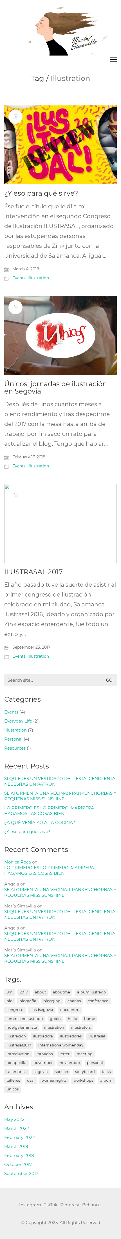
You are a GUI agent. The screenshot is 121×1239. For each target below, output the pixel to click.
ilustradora (43, 1036)
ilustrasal (97, 1036)
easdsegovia (41, 1010)
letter (65, 1054)
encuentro (69, 1010)
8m (9, 992)
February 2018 (19, 1156)
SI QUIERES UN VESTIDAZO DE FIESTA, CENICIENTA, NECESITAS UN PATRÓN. (60, 782)
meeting (85, 1054)
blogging (51, 1001)
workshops (83, 1081)
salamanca (16, 1072)
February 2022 (19, 1138)
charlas (74, 1001)
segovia (41, 1072)
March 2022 (16, 1129)
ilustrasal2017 (18, 1045)
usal (31, 1081)
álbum (106, 1081)
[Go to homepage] (60, 30)
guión (55, 1019)
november (43, 1063)
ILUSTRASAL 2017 (33, 572)
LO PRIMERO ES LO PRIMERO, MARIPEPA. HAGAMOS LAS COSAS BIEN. (49, 811)
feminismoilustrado (24, 1019)
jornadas (45, 1054)
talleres (13, 1081)
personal (95, 1063)
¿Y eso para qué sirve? (41, 193)
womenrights (54, 1081)
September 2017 (21, 1174)
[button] (113, 59)
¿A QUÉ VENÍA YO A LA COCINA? (39, 823)
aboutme (61, 992)
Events (19, 278)
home (89, 1019)
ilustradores (71, 1036)
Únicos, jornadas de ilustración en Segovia (55, 388)
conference (98, 1001)
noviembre (70, 1063)
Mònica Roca (17, 862)
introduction (18, 1054)
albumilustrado (91, 992)
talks (106, 1072)
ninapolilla (16, 1063)
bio (9, 1001)
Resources (15, 748)
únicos (12, 1089)
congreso (14, 1010)
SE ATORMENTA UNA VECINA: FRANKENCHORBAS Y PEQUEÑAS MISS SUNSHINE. (60, 796)
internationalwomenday (60, 1045)
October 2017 (18, 1165)
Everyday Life (18, 721)
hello (72, 1019)
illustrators (81, 1028)
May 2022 (14, 1119)
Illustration (38, 278)
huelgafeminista (21, 1028)
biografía (27, 1001)
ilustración (16, 1036)
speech (61, 1072)
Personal (13, 739)
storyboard (85, 1072)
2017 (24, 992)
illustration (54, 1028)
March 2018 (16, 1147)
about (40, 992)
